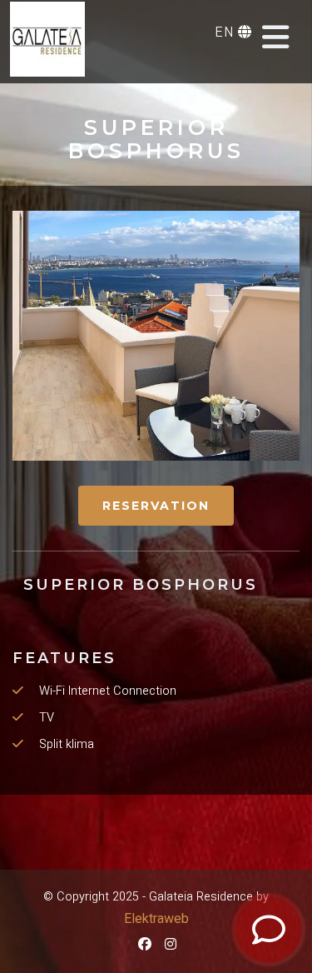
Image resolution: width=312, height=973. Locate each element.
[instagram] (169, 945)
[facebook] (143, 945)
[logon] (47, 39)
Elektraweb (156, 919)
